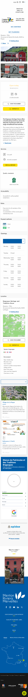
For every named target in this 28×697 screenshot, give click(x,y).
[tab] (12, 241)
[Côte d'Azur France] (12, 686)
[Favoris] (20, 2)
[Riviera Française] (3, 686)
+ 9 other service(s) (14, 97)
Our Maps (12, 675)
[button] (17, 2)
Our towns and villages (5, 675)
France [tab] (5, 637)
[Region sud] (22, 686)
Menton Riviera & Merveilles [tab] (17, 637)
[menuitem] (19, 10)
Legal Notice (22, 675)
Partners (16, 675)
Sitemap (2, 680)
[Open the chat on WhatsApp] (24, 693)
